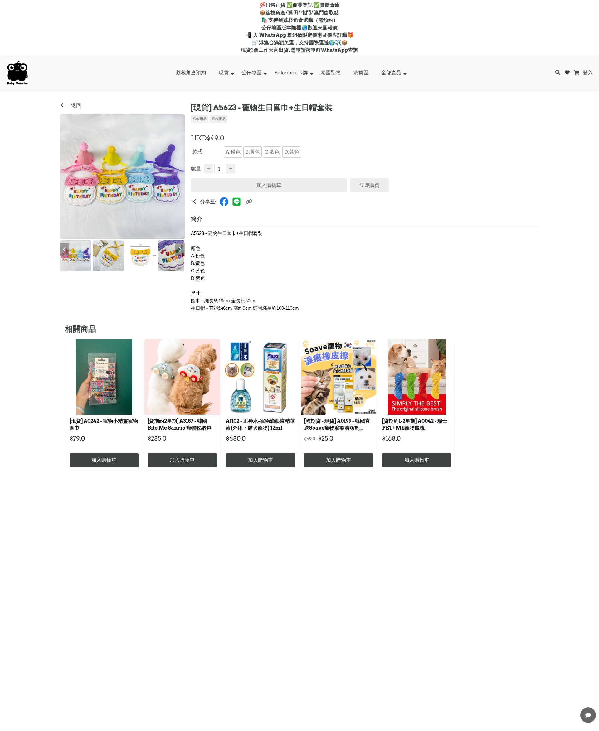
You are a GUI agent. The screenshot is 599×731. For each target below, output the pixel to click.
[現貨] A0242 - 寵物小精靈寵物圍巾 (104, 424)
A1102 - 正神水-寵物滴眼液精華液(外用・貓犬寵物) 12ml (260, 424)
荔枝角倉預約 (191, 73)
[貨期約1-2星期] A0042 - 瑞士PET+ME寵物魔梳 (414, 424)
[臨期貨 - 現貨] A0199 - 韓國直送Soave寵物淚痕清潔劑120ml (337, 425)
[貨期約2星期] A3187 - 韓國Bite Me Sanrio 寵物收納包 (179, 424)
